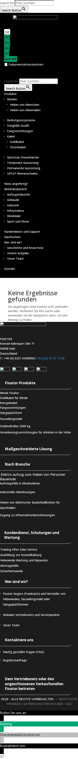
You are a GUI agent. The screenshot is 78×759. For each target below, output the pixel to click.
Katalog (6, 723)
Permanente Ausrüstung (23, 168)
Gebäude (13, 200)
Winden (12, 99)
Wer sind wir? (13, 242)
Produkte (10, 94)
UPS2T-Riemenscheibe (22, 173)
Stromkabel (18, 147)
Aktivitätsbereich (15, 189)
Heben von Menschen (24, 105)
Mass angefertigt (16, 184)
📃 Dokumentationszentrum (23, 64)
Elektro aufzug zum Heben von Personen (33, 474)
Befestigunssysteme (21, 120)
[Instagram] (17, 370)
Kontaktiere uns (12, 745)
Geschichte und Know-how (25, 248)
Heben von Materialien (25, 110)
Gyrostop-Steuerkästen (23, 157)
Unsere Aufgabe (18, 253)
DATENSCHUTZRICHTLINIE (43, 704)
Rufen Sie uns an (13, 712)
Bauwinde (8, 479)
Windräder (14, 216)
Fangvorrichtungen (20, 131)
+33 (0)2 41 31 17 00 (50, 358)
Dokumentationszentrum (20, 734)
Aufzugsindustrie (18, 194)
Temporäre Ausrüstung (23, 163)
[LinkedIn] (5, 370)
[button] (39, 756)
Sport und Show (18, 221)
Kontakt (9, 269)
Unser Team (15, 258)
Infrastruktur (15, 211)
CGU (68, 704)
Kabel (11, 136)
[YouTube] (29, 370)
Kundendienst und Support (22, 232)
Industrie (13, 205)
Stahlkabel (17, 142)
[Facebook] (41, 370)
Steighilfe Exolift (18, 126)
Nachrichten (12, 237)
